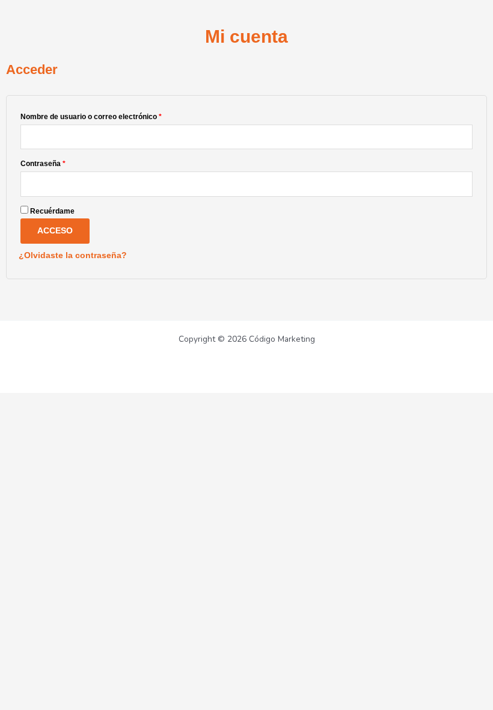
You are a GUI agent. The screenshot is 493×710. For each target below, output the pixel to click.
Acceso (55, 230)
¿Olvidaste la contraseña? (73, 255)
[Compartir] (89, 402)
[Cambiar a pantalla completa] (53, 402)
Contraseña (61, 162)
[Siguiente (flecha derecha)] (53, 419)
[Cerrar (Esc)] (125, 402)
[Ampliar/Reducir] (17, 402)
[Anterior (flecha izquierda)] (17, 419)
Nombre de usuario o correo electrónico (109, 115)
